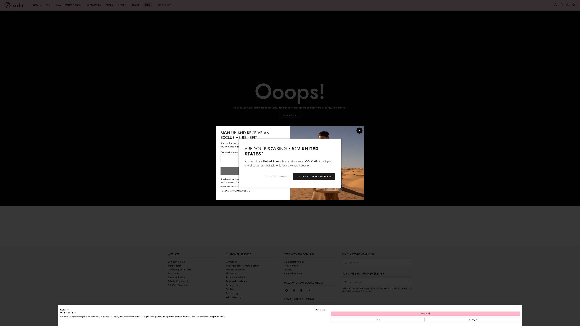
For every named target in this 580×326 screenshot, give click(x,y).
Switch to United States (312, 176)
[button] (64, 310)
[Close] (359, 131)
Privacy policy (321, 310)
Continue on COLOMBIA (276, 176)
